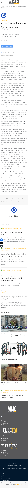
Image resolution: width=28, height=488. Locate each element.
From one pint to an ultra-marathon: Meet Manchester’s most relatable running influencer (12, 278)
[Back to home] (14, 2)
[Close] (25, 484)
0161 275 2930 (6, 468)
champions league (11, 199)
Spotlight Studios (17, 465)
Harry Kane (22, 199)
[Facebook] (1, 239)
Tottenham (22, 201)
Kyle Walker (6, 201)
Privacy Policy (18, 484)
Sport (7, 40)
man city (14, 201)
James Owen (5, 29)
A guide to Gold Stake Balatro (9, 359)
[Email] (1, 246)
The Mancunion (18, 464)
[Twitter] (1, 243)
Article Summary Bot (7, 46)
